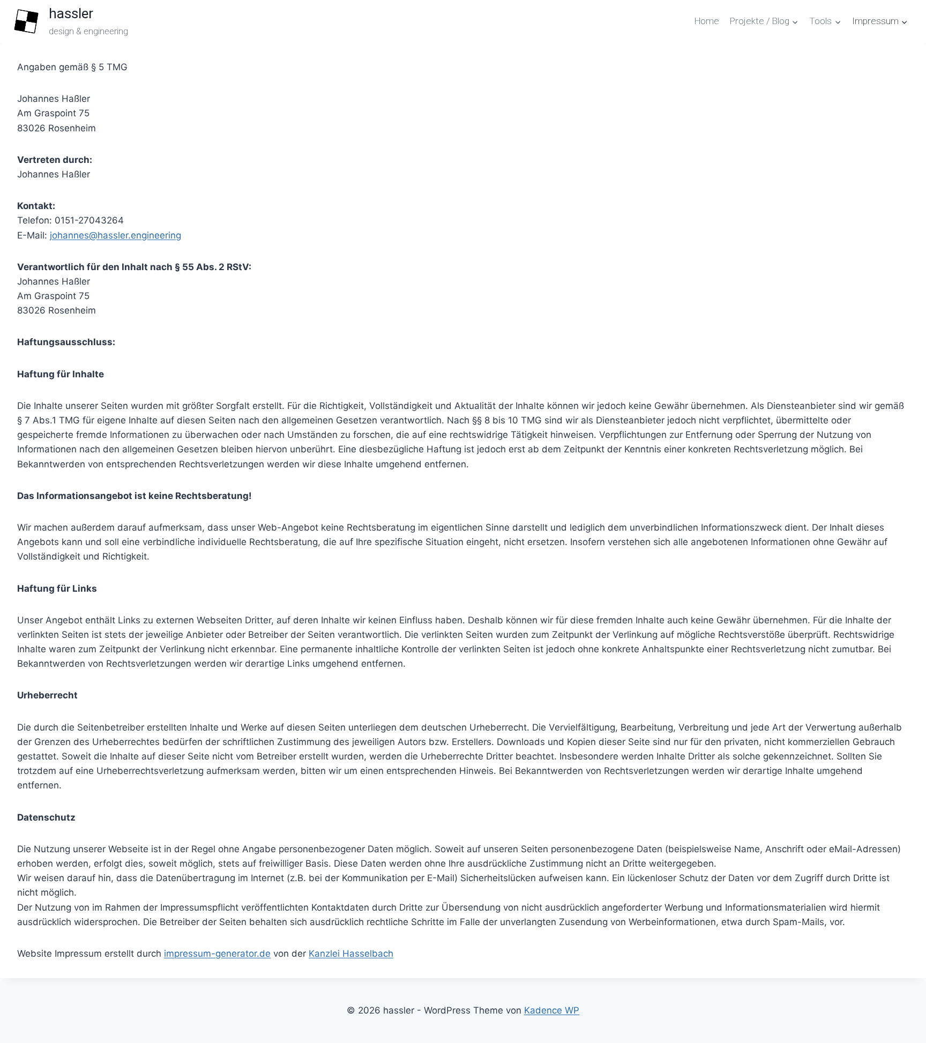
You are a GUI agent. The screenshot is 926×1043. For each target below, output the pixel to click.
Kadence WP (551, 1010)
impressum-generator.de (217, 953)
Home (706, 21)
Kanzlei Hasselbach (351, 953)
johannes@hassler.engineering (115, 235)
